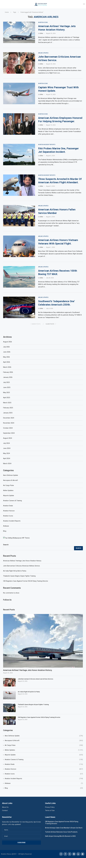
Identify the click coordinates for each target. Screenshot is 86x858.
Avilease (44, 783)
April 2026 (6, 362)
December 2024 (8, 418)
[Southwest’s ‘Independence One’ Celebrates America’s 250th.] (19, 307)
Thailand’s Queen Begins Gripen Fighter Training (19, 576)
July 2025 (6, 382)
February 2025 (8, 408)
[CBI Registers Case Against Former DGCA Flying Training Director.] (9, 720)
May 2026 (6, 357)
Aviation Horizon (44, 769)
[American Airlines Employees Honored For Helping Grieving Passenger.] (19, 124)
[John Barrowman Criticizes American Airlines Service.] (19, 63)
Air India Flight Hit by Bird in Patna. (14, 571)
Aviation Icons (44, 774)
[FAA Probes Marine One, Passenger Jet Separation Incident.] (19, 154)
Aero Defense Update (44, 736)
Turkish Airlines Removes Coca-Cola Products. (61, 832)
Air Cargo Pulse (44, 745)
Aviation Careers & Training (44, 759)
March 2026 (7, 367)
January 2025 (7, 413)
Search (5, 545)
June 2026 (6, 352)
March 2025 (7, 403)
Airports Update (44, 755)
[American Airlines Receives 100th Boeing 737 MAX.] (19, 277)
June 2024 (6, 448)
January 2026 (7, 377)
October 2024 (7, 428)
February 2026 (8, 372)
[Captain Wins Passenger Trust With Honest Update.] (19, 93)
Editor (41, 33)
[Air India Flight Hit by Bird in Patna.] (9, 695)
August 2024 (7, 438)
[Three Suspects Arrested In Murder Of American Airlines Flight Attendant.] (19, 185)
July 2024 (6, 443)
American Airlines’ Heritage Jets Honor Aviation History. (22, 561)
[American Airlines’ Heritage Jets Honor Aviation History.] (19, 32)
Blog (44, 788)
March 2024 (7, 463)
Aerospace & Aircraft (44, 740)
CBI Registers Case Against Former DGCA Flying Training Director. (25, 581)
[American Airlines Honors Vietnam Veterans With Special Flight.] (19, 246)
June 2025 (6, 387)
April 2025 (6, 398)
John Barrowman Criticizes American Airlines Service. (21, 566)
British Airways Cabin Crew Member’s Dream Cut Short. (64, 828)
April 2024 (6, 458)
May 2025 (6, 392)
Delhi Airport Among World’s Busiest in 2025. (60, 836)
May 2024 (6, 453)
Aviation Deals (44, 764)
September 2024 (8, 433)
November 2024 (8, 423)
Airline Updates (44, 750)
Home (7, 12)
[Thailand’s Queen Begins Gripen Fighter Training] (9, 708)
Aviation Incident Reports (44, 778)
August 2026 (7, 342)
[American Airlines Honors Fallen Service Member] (19, 215)
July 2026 (6, 347)
